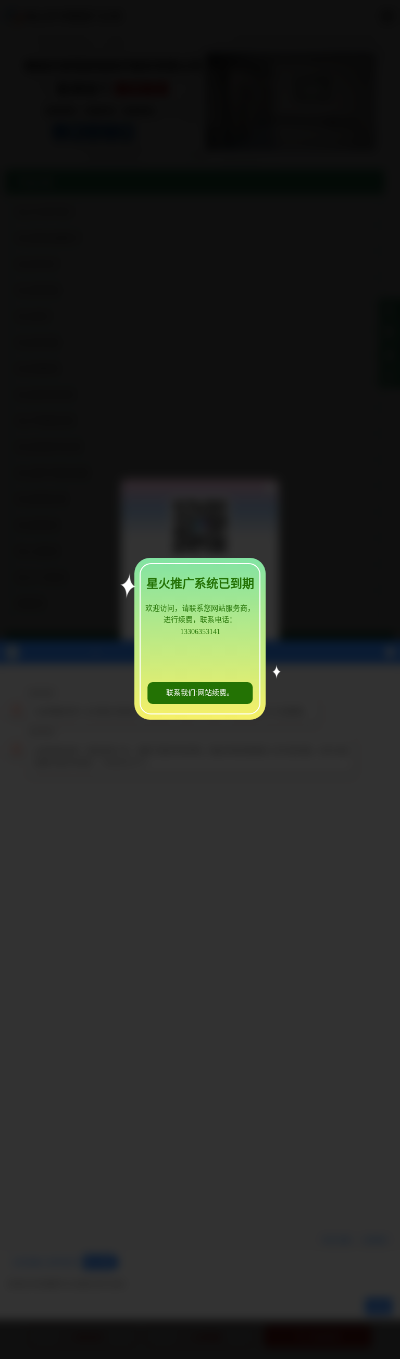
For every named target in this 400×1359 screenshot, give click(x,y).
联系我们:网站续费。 (200, 693)
